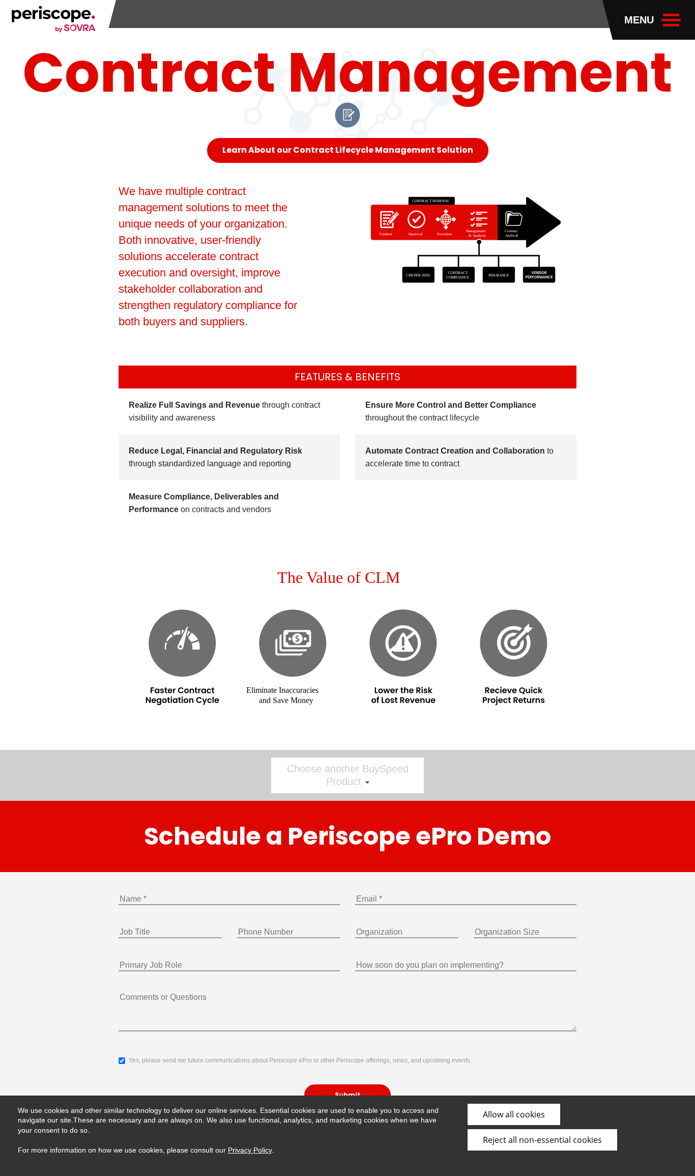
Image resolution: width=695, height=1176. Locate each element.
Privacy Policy (250, 1150)
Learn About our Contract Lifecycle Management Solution (347, 150)
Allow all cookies (514, 1114)
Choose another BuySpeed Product (348, 775)
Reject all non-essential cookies (542, 1139)
